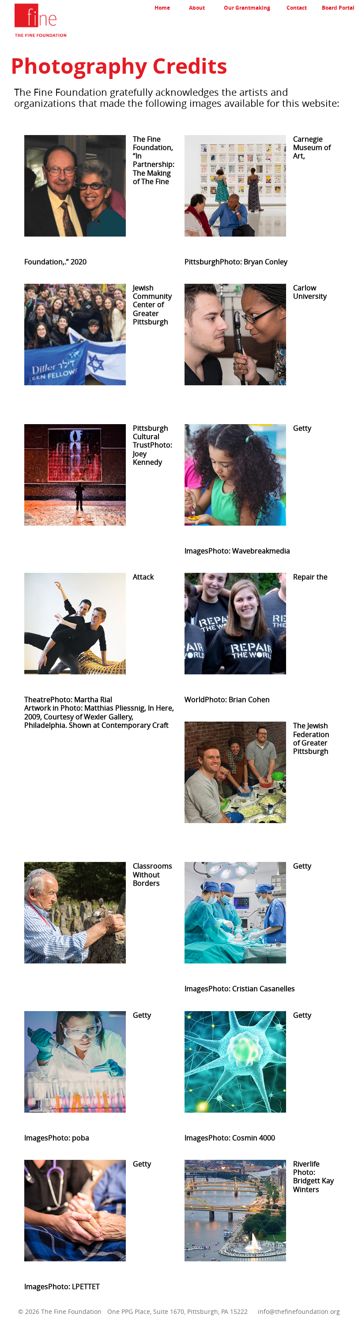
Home (162, 7)
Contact (297, 7)
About (197, 7)
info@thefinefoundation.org (299, 1311)
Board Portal (338, 7)
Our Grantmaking (247, 7)
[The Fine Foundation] (33, 21)
